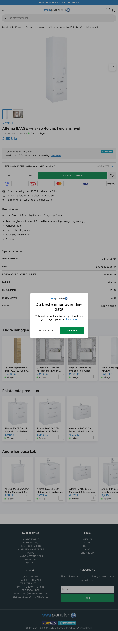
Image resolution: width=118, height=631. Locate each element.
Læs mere (72, 319)
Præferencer (46, 330)
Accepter (72, 330)
